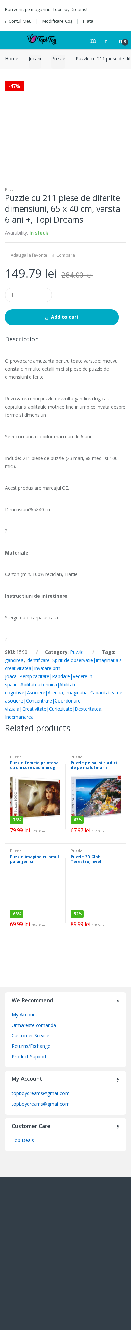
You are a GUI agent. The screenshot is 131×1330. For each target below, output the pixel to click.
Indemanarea (19, 717)
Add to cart (65, 317)
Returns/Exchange (31, 1046)
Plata (88, 21)
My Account (24, 1014)
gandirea (14, 660)
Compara (65, 255)
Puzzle (58, 58)
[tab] (21, 342)
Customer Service (30, 1035)
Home (11, 58)
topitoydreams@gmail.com (41, 1093)
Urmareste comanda (34, 1025)
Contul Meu (20, 21)
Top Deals (23, 1140)
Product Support (29, 1056)
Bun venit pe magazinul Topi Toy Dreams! (46, 9)
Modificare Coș (57, 21)
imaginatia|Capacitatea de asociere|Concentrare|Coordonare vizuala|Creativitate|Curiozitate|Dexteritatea (63, 700)
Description (21, 339)
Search (94, 40)
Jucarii (35, 58)
